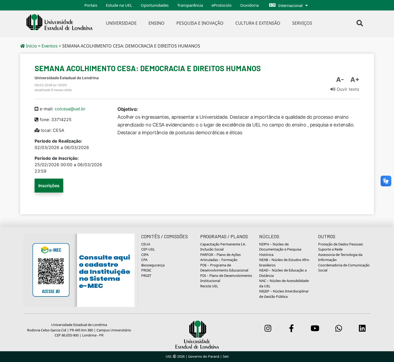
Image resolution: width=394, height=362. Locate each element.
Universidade (121, 23)
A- (340, 80)
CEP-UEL (148, 249)
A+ (354, 80)
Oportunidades (155, 5)
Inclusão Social (212, 249)
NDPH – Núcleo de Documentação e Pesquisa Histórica (280, 249)
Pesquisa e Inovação (200, 23)
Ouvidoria (249, 5)
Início (31, 46)
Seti (226, 356)
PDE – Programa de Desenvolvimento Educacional (224, 268)
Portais (90, 5)
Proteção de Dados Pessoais (340, 244)
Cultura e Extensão (257, 23)
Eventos (50, 46)
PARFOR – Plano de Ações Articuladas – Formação (220, 257)
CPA (144, 259)
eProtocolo (221, 5)
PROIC (146, 270)
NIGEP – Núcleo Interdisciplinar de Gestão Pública (284, 294)
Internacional (290, 5)
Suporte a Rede (330, 249)
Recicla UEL (209, 286)
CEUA (145, 244)
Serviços (302, 23)
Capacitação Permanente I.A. (223, 244)
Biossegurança (153, 265)
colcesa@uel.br (70, 108)
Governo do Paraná (203, 356)
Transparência (190, 5)
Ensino (156, 23)
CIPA (144, 254)
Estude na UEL (119, 5)
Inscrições (49, 185)
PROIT (146, 275)
